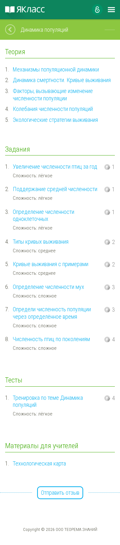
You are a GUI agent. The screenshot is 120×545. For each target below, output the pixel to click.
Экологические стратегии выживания (55, 119)
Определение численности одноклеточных (43, 215)
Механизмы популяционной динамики (56, 69)
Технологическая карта (39, 463)
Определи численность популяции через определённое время (52, 313)
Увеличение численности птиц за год (55, 166)
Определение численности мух (48, 286)
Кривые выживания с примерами (50, 264)
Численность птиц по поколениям (51, 339)
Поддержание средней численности (55, 189)
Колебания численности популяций (53, 108)
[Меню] (111, 9)
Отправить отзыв (60, 492)
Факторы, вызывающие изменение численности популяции (53, 95)
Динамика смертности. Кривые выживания (62, 80)
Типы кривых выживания (40, 241)
